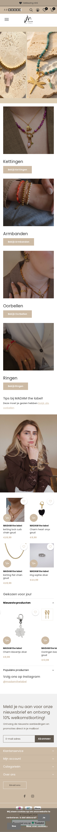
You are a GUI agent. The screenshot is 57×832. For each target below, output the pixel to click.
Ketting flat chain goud (12, 576)
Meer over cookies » (37, 826)
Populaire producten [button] (16, 670)
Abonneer (44, 738)
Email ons (14, 785)
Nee (14, 826)
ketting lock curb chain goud (12, 531)
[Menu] (6, 19)
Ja (44, 817)
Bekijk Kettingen (17, 169)
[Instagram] (32, 796)
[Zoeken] (31, 10)
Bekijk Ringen (15, 386)
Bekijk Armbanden (18, 241)
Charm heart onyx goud (40, 531)
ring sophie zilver (39, 575)
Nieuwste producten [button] (17, 603)
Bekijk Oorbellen (17, 314)
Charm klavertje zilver (15, 652)
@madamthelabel (15, 681)
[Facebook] (24, 796)
